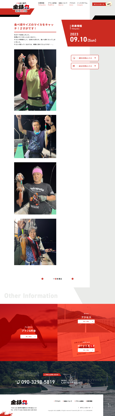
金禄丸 (21, 7)
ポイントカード (85, 407)
